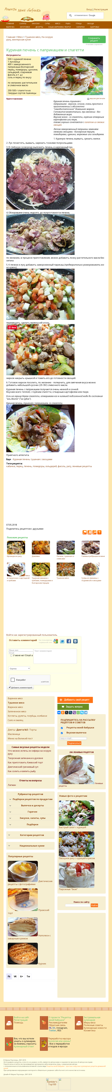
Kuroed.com (63, 1070)
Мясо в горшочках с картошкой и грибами (18, 578)
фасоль (61, 466)
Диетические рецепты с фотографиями (30, 883)
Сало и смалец (15, 720)
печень (28, 466)
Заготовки (25, 27)
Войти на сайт (21, 1017)
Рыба (68, 23)
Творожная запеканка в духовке (25, 758)
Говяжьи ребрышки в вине (93, 556)
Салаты (22, 23)
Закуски (35, 23)
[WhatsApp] (78, 712)
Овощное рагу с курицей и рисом (77, 858)
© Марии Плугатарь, (16, 1074)
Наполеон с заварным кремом (29, 937)
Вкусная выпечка (76, 732)
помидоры (38, 466)
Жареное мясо (15, 707)
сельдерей (51, 466)
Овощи (90, 23)
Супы (47, 23)
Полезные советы (93, 1025)
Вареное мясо (15, 698)
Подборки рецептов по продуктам (32, 799)
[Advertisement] (30, 120)
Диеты (11, 729)
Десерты (39, 27)
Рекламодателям (58, 1022)
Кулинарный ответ (24, 1046)
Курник (42, 963)
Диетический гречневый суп (23, 766)
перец (19, 466)
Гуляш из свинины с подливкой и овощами (91, 579)
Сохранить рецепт (94, 39)
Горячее (32, 811)
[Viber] (74, 712)
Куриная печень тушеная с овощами (32, 459)
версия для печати (97, 98)
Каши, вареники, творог (59, 27)
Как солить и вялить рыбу (22, 771)
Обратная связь (57, 1025)
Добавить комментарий (21, 687)
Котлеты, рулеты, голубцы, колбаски (27, 715)
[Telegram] (85, 712)
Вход (89, 9)
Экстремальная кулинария (92, 1018)
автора (74, 1064)
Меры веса (89, 1022)
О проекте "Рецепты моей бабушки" (60, 1018)
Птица (79, 23)
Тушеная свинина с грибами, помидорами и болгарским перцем (42, 580)
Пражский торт (28, 912)
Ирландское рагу (14, 556)
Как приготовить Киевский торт (25, 762)
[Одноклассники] (62, 712)
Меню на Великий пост (20, 738)
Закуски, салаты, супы (32, 818)
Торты (32, 729)
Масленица (14, 734)
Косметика (89, 1030)
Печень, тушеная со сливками (65, 557)
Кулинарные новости (95, 1027)
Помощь (18, 1022)
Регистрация (101, 9)
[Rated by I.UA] (65, 1089)
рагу (69, 466)
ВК (53, 1027)
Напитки (80, 27)
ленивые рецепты (82, 466)
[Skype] (82, 712)
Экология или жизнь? (59, 1041)
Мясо (57, 23)
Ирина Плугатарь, (11, 1060)
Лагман (12, 784)
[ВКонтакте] (59, 712)
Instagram (61, 1027)
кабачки (10, 466)
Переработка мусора (59, 1038)
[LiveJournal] (70, 712)
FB (50, 1027)
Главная (10, 23)
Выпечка (10, 27)
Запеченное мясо (17, 711)
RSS (59, 1030)
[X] (66, 712)
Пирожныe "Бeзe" (68, 889)
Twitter (52, 1030)
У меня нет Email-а (23, 655)
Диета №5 (22, 729)
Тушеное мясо (32, 36)
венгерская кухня (21, 39)
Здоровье (94, 27)
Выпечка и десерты (32, 805)
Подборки (32, 824)
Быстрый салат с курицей (72, 827)
